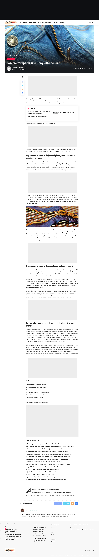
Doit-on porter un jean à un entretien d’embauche (37, 392)
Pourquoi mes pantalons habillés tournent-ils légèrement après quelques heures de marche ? (51, 446)
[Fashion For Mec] (11, 22)
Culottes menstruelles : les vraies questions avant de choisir (39, 540)
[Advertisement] (49, 10)
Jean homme (11, 59)
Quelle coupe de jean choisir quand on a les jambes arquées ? (42, 477)
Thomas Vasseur (16, 67)
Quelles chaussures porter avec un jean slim (36, 387)
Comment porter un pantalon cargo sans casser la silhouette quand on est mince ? (48, 451)
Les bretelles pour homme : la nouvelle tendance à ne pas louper (37, 117)
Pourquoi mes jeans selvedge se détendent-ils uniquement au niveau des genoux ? (48, 456)
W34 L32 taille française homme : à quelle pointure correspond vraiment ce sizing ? (48, 464)
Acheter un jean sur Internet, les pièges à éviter (37, 402)
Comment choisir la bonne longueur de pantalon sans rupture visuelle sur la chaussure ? (49, 454)
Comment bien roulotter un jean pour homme (36, 394)
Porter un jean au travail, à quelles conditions (36, 389)
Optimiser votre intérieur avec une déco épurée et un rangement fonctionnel (39, 529)
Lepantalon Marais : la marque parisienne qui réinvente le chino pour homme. (47, 467)
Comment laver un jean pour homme (34, 400)
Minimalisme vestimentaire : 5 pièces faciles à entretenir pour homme (45, 461)
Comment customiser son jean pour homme (36, 384)
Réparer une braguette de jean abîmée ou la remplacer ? (64, 113)
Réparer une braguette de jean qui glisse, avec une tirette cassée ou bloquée (39, 112)
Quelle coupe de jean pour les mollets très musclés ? (40, 474)
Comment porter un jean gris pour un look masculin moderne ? (43, 444)
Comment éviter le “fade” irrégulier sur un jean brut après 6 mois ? (44, 449)
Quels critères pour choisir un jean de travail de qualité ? (41, 472)
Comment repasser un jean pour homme (35, 397)
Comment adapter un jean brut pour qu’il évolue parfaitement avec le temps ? (47, 479)
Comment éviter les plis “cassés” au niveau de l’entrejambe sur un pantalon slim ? (48, 459)
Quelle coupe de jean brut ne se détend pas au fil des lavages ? (43, 469)
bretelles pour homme (52, 337)
